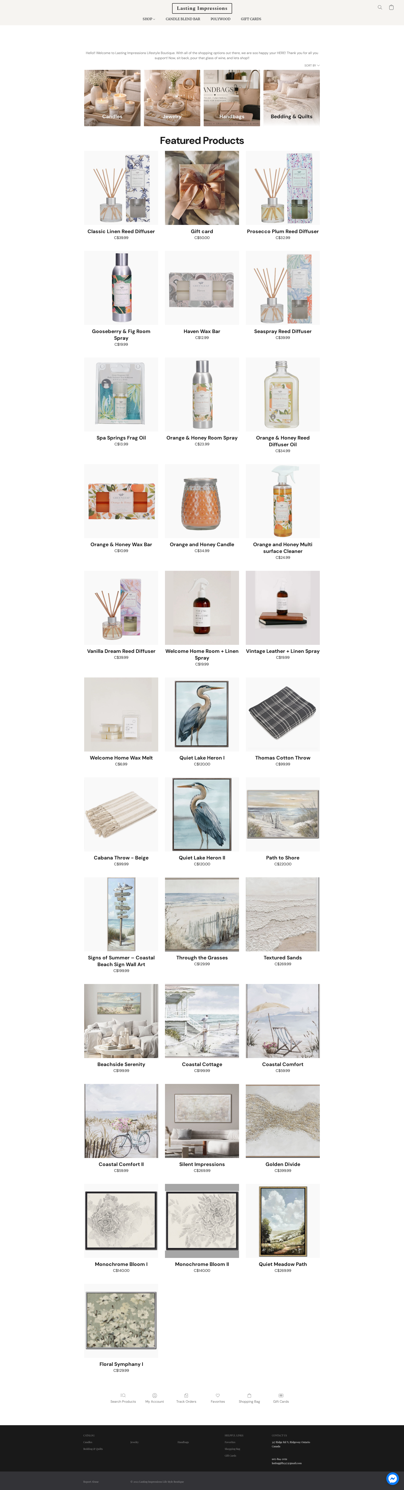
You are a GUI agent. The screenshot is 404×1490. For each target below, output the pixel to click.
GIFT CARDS (251, 19)
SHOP (148, 19)
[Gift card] (202, 188)
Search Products (123, 1401)
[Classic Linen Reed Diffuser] (121, 188)
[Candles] (112, 89)
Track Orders (186, 1401)
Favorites (218, 1401)
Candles (87, 1442)
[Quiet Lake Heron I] (202, 714)
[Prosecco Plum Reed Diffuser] (283, 188)
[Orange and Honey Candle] (202, 501)
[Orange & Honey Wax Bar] (121, 501)
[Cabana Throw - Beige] (121, 814)
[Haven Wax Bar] (202, 288)
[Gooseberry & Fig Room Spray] (121, 288)
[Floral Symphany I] (121, 1321)
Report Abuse (91, 1481)
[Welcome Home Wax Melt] (121, 714)
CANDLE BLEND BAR (183, 19)
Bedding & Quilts (93, 1448)
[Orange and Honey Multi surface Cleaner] (283, 501)
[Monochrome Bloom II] (202, 1221)
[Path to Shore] (283, 814)
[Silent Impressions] (202, 1121)
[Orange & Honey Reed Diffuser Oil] (283, 394)
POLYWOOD (220, 19)
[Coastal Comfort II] (121, 1121)
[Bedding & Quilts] (291, 89)
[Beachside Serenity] (121, 1021)
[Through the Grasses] (202, 914)
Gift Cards (281, 1401)
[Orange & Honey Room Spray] (202, 394)
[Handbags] (232, 89)
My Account (154, 1401)
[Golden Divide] (283, 1121)
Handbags (183, 1442)
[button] (202, 8)
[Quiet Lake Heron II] (202, 814)
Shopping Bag (249, 1401)
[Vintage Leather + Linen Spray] (283, 608)
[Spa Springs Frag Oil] (121, 394)
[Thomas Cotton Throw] (283, 714)
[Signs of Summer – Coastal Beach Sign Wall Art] (121, 914)
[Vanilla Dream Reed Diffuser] (121, 608)
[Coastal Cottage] (202, 1021)
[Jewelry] (172, 89)
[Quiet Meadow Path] (283, 1221)
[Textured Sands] (283, 914)
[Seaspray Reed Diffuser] (283, 288)
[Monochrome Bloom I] (121, 1221)
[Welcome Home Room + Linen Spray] (202, 608)
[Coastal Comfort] (283, 1021)
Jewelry (134, 1442)
